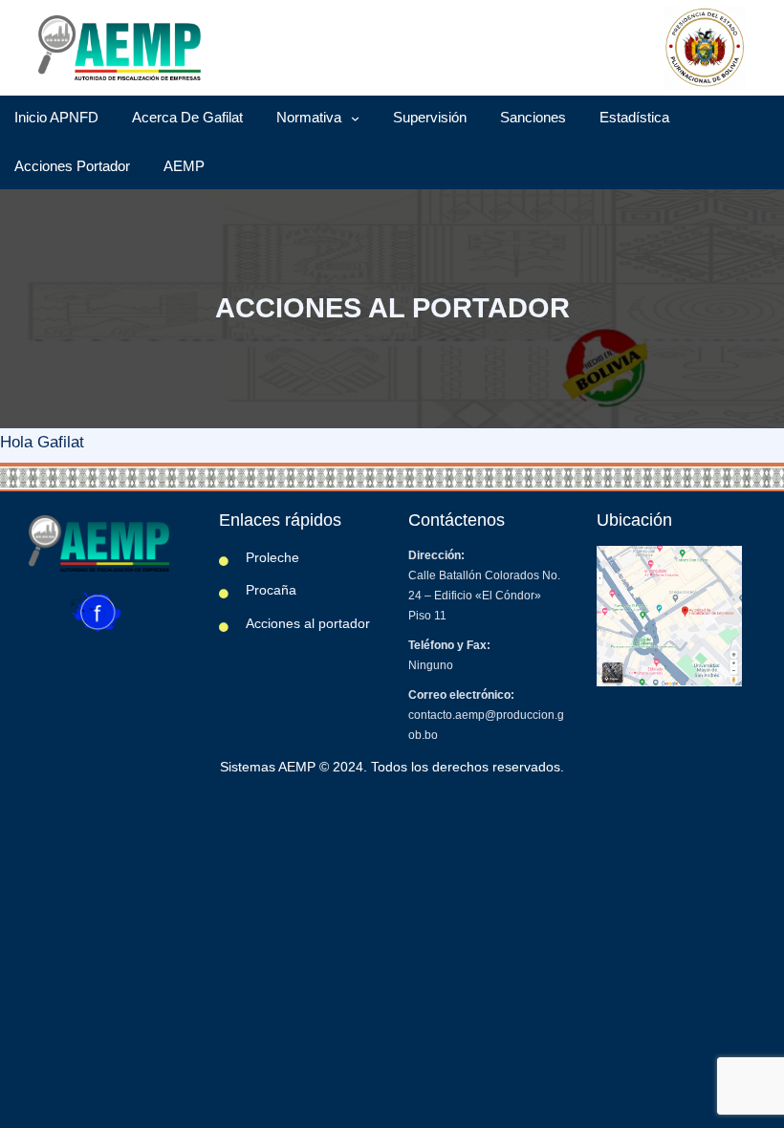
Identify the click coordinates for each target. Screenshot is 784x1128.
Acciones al (282, 623)
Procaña (271, 589)
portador (344, 623)
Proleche (272, 557)
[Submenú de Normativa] (355, 118)
